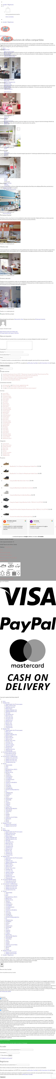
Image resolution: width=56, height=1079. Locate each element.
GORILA (7, 795)
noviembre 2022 (7, 396)
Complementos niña (10, 762)
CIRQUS (7, 773)
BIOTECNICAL (9, 772)
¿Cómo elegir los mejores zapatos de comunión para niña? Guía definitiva (20, 375)
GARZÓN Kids (9, 792)
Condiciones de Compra (6, 555)
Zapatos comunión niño (11, 760)
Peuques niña (8, 721)
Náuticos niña (8, 724)
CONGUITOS (8, 776)
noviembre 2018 (7, 409)
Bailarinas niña (8, 716)
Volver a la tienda (9, 16)
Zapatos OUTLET (7, 823)
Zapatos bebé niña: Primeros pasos (13, 704)
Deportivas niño (9, 737)
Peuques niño (8, 747)
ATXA (6, 766)
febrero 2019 (6, 405)
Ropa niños (5, 449)
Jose (4, 388)
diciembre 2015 (7, 434)
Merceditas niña (9, 714)
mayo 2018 (5, 413)
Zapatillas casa (8, 733)
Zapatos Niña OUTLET (10, 189)
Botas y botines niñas (10, 705)
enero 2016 (6, 432)
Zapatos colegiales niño (11, 734)
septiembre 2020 (7, 397)
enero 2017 (6, 419)
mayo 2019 (5, 400)
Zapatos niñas (6, 49)
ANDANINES (8, 765)
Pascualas (7, 713)
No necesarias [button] (3, 1008)
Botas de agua (8, 708)
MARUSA (7, 804)
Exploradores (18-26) (10, 753)
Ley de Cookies (3, 560)
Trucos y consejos (7, 452)
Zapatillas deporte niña (11, 711)
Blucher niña (8, 723)
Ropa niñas (5, 448)
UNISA (7, 813)
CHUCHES (8, 785)
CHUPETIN (8, 787)
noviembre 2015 (7, 435)
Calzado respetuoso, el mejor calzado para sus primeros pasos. (18, 377)
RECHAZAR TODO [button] (27, 962)
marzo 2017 (6, 418)
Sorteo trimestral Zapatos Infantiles (11, 380)
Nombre (2, 352)
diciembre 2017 (7, 415)
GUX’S (7, 797)
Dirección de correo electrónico (8, 1064)
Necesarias (4, 998)
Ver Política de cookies (5, 991)
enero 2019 (6, 406)
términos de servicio (45, 363)
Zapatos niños (6, 455)
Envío (1, 550)
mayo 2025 (5, 393)
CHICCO (7, 784)
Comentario (3, 349)
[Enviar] (0, 370)
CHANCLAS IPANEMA (11, 782)
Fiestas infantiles (7, 446)
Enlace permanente (40, 319)
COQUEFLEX (8, 788)
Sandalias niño (8, 742)
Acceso (10, 1055)
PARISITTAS (8, 807)
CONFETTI (8, 775)
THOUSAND (8, 810)
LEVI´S (7, 801)
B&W (6, 768)
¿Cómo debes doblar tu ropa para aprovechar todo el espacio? (21, 388)
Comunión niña (9, 717)
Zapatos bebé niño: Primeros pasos (13, 730)
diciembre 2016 (7, 421)
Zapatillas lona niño (10, 749)
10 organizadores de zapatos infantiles (9, 333)
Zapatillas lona (8, 720)
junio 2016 (5, 428)
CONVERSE (8, 778)
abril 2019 (5, 402)
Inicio (4, 48)
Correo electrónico (5, 354)
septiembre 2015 (7, 438)
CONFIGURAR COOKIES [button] (6, 962)
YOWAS (7, 816)
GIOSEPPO (8, 794)
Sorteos (5, 451)
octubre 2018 (6, 411)
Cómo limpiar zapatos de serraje (20, 385)
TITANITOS (8, 811)
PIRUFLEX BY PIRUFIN (11, 808)
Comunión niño (9, 743)
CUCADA (7, 781)
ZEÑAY (7, 820)
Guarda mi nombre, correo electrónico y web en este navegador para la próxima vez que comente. (25, 360)
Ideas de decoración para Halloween (9, 331)
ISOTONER (8, 800)
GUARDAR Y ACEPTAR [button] (6, 1037)
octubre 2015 (6, 437)
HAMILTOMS (8, 798)
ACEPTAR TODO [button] (17, 962)
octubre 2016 (6, 424)
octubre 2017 (6, 416)
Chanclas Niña (8, 727)
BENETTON (8, 771)
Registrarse (3, 1077)
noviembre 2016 (7, 422)
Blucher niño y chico (10, 740)
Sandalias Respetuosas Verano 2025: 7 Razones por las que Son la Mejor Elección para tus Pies (25, 374)
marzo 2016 (6, 431)
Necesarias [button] (2, 997)
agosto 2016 (6, 425)
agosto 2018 (6, 412)
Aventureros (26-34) (10, 755)
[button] (8, 4)
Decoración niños (3, 35)
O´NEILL (7, 805)
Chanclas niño (8, 750)
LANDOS (7, 802)
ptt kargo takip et (7, 385)
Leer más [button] (32, 532)
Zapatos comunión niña (11, 759)
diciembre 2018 (7, 408)
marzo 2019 (6, 403)
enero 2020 (6, 399)
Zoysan (7, 821)
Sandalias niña (8, 726)
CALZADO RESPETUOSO (9, 752)
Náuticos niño (8, 739)
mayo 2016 (5, 429)
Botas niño (8, 731)
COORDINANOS (9, 779)
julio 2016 (5, 426)
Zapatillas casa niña (10, 707)
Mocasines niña (9, 718)
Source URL (6, 386)
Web (1, 357)
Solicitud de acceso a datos (6, 578)
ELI (6, 791)
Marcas (4, 763)
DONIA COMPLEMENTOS (12, 789)
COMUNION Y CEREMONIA (10, 756)
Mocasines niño (9, 746)
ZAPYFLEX (8, 818)
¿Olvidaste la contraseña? (6, 1058)
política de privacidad (32, 363)
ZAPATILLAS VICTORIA (11, 817)
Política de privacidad (5, 552)
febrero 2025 (6, 395)
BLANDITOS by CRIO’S (11, 769)
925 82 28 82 (8, 547)
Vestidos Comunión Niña (11, 758)
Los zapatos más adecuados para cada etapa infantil (15, 378)
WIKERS (7, 814)
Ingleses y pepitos (9, 744)
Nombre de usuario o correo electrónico (10, 1049)
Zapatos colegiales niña (11, 710)
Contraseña (3, 1052)
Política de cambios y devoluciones (8, 557)
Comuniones (6, 443)
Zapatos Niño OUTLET (11, 826)
